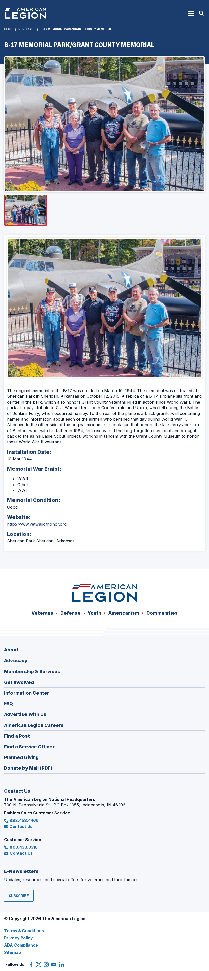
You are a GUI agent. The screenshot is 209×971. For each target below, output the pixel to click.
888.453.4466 (24, 820)
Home (8, 29)
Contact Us (20, 826)
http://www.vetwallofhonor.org (37, 524)
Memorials (26, 29)
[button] (191, 13)
